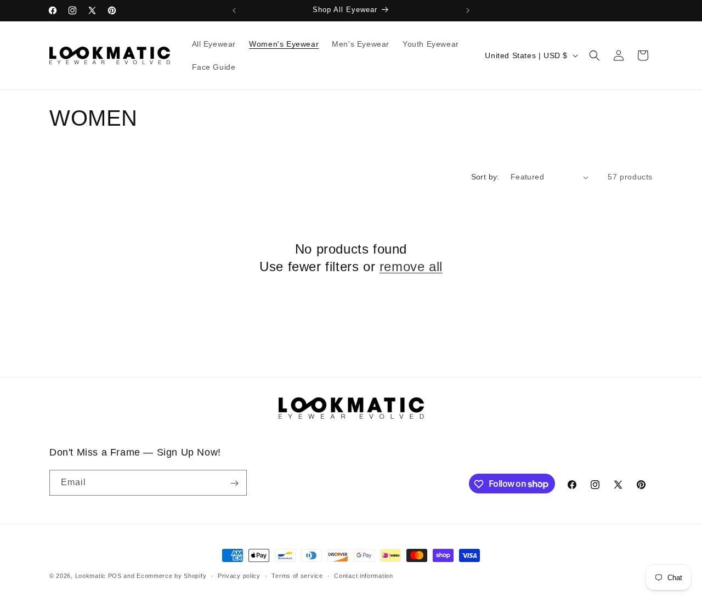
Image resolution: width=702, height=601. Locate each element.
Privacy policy (239, 575)
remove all (411, 266)
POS (115, 575)
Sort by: (485, 176)
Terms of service (296, 575)
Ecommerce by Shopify (171, 575)
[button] (594, 55)
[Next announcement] (468, 10)
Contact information (363, 575)
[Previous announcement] (234, 10)
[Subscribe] (234, 483)
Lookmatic (90, 575)
